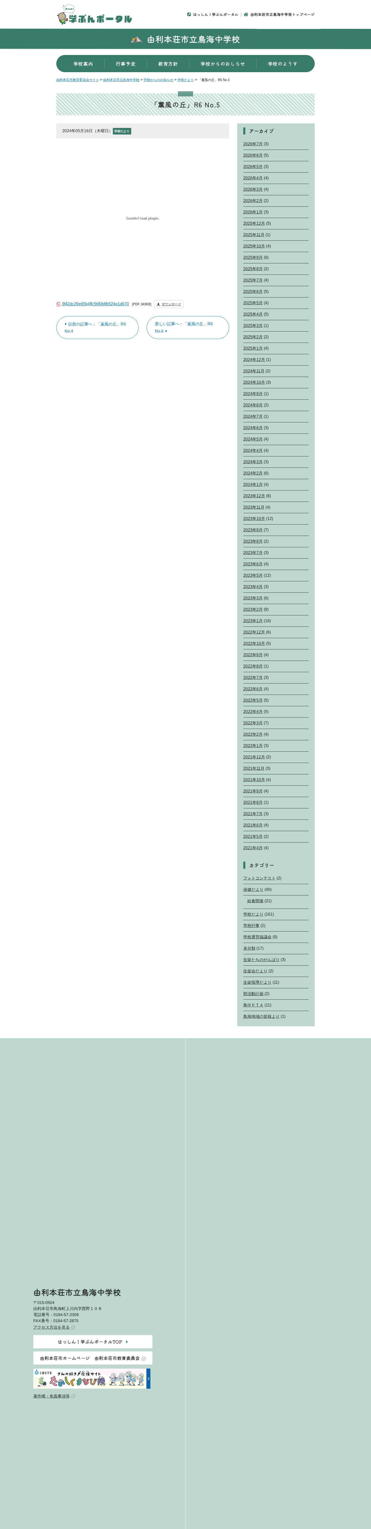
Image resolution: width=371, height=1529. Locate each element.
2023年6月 (253, 564)
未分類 (249, 948)
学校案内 (83, 63)
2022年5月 (253, 700)
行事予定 (126, 63)
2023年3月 (253, 598)
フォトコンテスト (259, 878)
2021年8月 (253, 802)
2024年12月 (254, 360)
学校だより (121, 131)
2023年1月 (253, 621)
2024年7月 (253, 416)
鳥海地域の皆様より (261, 1016)
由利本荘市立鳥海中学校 (193, 39)
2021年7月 (253, 814)
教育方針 (168, 63)
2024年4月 (253, 450)
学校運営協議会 (257, 937)
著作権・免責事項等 (51, 1396)
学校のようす (283, 63)
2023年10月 (254, 518)
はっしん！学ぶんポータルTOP (90, 1341)
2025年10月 (254, 246)
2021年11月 (253, 768)
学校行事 (251, 925)
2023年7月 (253, 553)
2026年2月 (253, 201)
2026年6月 (253, 155)
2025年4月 (253, 314)
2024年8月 (253, 405)
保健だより (253, 889)
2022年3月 (253, 723)
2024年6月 (253, 428)
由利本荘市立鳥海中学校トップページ (282, 14)
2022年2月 (253, 734)
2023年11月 (253, 507)
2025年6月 (253, 291)
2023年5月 (253, 575)
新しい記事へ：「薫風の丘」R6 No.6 (184, 327)
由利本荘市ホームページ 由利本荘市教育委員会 (90, 1358)
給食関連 (255, 901)
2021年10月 (254, 780)
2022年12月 (254, 632)
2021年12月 (254, 757)
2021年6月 (253, 825)
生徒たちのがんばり (261, 960)
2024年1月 (253, 484)
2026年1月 (253, 212)
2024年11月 (253, 371)
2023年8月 (253, 541)
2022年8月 (253, 666)
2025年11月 (253, 235)
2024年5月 (253, 439)
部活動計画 (253, 994)
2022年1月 (253, 746)
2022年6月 (253, 689)
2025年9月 (253, 257)
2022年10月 (254, 643)
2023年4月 (253, 587)
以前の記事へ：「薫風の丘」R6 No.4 (95, 327)
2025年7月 (253, 280)
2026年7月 (253, 144)
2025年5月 (253, 303)
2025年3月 (253, 325)
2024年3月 (253, 462)
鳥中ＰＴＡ (253, 1005)
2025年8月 (253, 269)
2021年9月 (253, 791)
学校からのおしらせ (223, 63)
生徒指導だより (257, 982)
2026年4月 (253, 178)
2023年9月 (253, 530)
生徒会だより (255, 971)
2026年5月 (253, 167)
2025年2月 (253, 337)
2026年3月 (253, 189)
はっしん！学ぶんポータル (215, 14)
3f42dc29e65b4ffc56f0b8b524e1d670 (95, 304)
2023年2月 (253, 609)
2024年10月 (254, 382)
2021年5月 (253, 836)
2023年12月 (254, 496)
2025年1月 (253, 348)
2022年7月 (253, 677)
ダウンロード (171, 304)
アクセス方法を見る (51, 1327)
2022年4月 (253, 711)
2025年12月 (254, 223)
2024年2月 (253, 473)
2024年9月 (253, 394)
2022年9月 (253, 655)
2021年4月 (253, 848)
